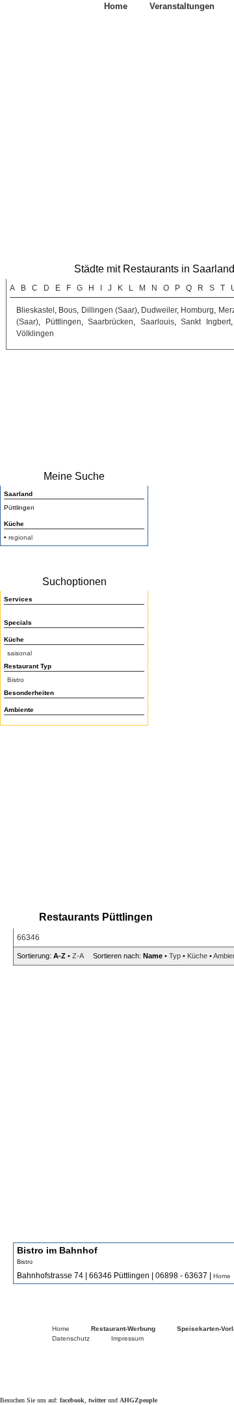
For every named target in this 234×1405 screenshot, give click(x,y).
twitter (97, 1400)
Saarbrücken (110, 321)
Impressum (127, 1338)
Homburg (197, 310)
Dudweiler (159, 310)
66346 (28, 937)
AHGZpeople (138, 1400)
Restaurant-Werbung (123, 1328)
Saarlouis (157, 321)
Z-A (77, 956)
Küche (197, 956)
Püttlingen (63, 321)
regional (20, 537)
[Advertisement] (71, 814)
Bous (67, 310)
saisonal (19, 653)
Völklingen (35, 333)
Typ (175, 956)
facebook (72, 1400)
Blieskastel (35, 310)
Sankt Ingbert (206, 321)
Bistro (15, 679)
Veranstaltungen (182, 6)
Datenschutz (71, 1338)
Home (115, 6)
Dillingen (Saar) (109, 310)
